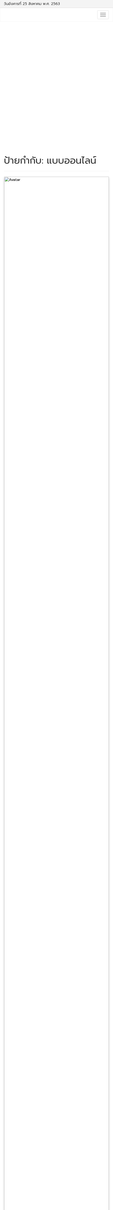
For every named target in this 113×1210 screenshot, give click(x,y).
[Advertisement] (56, 85)
